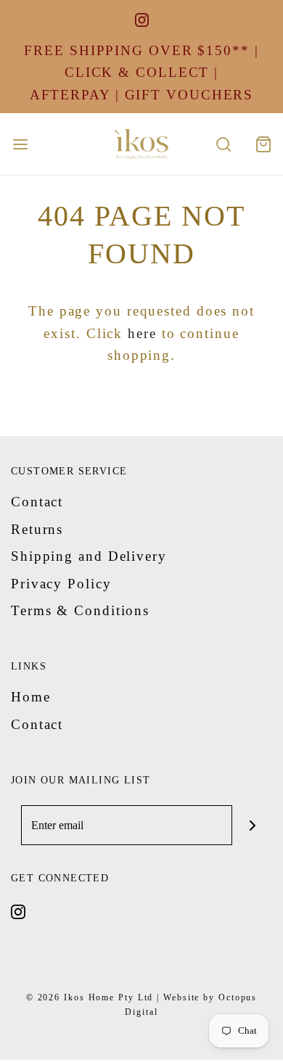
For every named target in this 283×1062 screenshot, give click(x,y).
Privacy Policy (61, 583)
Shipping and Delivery (89, 556)
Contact (37, 501)
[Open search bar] (223, 144)
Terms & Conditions (80, 610)
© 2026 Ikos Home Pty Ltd (90, 997)
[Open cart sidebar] (263, 144)
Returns (37, 529)
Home (31, 696)
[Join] (252, 825)
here (142, 333)
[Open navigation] (20, 144)
